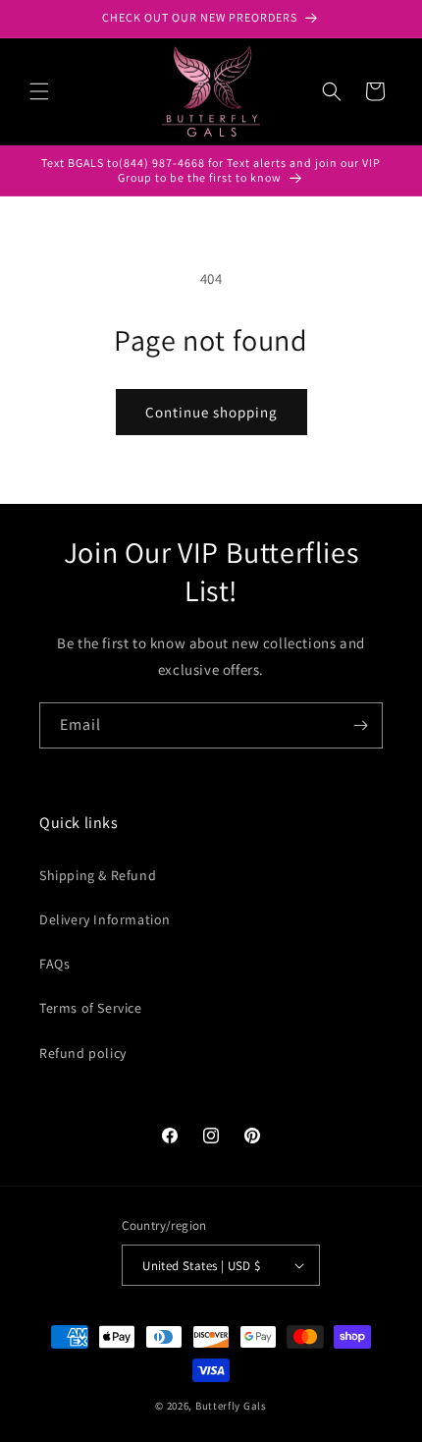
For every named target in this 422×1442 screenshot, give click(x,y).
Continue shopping (211, 412)
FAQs (54, 963)
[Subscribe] (360, 725)
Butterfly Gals (231, 1406)
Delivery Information (105, 919)
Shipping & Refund (97, 875)
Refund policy (83, 1053)
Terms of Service (90, 1008)
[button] (39, 91)
